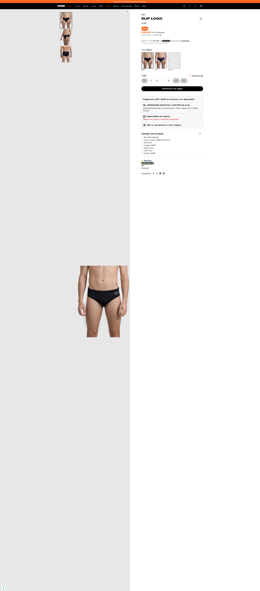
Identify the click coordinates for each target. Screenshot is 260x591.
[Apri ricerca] (184, 6)
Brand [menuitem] (115, 6)
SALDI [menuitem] (69, 6)
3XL (184, 81)
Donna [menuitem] (85, 6)
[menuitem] (190, 6)
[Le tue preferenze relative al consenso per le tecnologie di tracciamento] (3, 587)
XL (169, 81)
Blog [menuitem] (144, 6)
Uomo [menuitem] (77, 6)
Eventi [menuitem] (136, 6)
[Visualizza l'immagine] (66, 20)
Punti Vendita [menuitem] (126, 6)
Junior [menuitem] (93, 6)
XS (145, 81)
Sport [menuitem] (101, 6)
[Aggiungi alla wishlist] (201, 19)
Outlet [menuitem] (108, 6)
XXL (176, 81)
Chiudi (161, 379)
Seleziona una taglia (172, 89)
